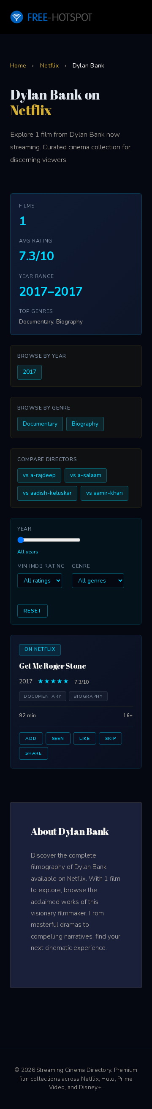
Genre (81, 566)
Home (18, 66)
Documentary (40, 424)
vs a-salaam (85, 475)
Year (24, 529)
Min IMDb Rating (41, 566)
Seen (58, 738)
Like (84, 738)
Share (33, 753)
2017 (29, 372)
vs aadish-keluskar (47, 493)
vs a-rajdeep (39, 475)
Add (31, 738)
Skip (110, 738)
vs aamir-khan (104, 493)
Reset (32, 610)
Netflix (49, 66)
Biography (85, 424)
